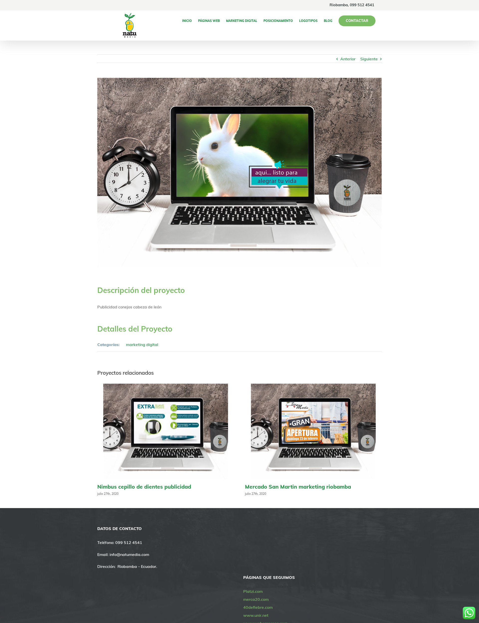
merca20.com (256, 599)
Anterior (348, 58)
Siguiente (369, 58)
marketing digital (142, 344)
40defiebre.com (258, 607)
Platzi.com (253, 591)
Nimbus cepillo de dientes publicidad (144, 486)
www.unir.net (255, 615)
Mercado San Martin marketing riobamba (298, 486)
